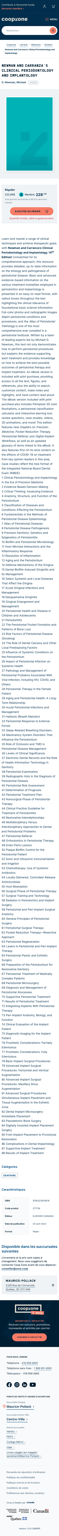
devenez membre (12, 8)
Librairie (24, 44)
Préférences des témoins (25, 1493)
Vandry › (12, 1431)
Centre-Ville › (17, 1419)
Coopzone (11, 44)
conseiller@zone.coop (15, 1268)
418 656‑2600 (30, 1363)
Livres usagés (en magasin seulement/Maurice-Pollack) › (24, 1454)
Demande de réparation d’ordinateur (26, 1472)
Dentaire (48, 44)
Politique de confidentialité (21, 1477)
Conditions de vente (17, 1487)
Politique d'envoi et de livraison (23, 1482)
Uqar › (10, 1447)
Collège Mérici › (16, 1442)
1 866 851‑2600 (43, 1368)
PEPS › (11, 1436)
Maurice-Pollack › (20, 1406)
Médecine (36, 44)
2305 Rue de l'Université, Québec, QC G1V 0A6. (20, 1287)
